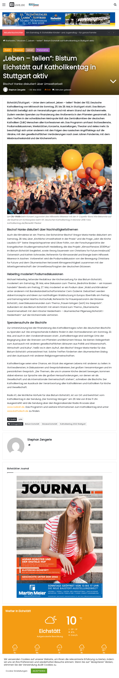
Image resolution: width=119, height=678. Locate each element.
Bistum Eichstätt (32, 424)
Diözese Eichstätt (49, 424)
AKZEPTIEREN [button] (39, 670)
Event (7, 49)
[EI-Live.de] (24, 4)
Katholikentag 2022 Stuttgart (73, 424)
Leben (30, 49)
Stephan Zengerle (17, 89)
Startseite (10, 40)
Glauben (21, 40)
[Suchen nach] (115, 5)
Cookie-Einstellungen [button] (16, 670)
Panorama (42, 49)
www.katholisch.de (17, 411)
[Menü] (3, 5)
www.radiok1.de (15, 407)
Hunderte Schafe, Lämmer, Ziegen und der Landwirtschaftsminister (59, 32)
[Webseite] (29, 445)
